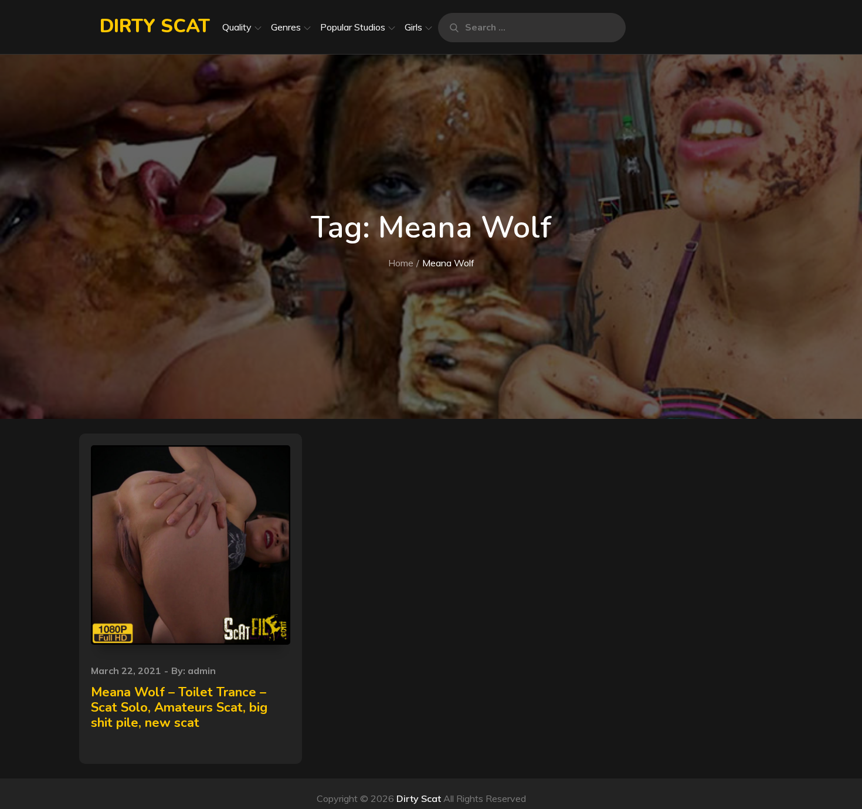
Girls (413, 27)
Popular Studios (352, 27)
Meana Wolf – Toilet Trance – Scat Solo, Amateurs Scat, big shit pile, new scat (179, 707)
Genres (286, 27)
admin (202, 670)
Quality (237, 27)
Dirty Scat (155, 26)
